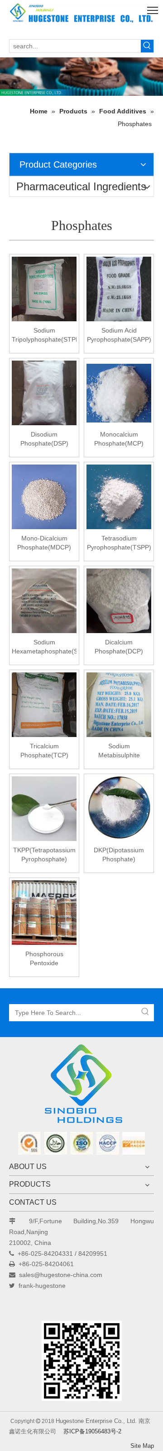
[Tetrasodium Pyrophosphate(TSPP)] (118, 496)
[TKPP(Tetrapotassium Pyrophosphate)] (44, 808)
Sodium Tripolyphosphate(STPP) (44, 335)
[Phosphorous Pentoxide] (44, 912)
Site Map (142, 1445)
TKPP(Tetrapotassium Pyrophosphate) (44, 854)
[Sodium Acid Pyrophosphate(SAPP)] (118, 288)
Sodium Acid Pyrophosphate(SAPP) (119, 335)
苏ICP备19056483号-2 (92, 1431)
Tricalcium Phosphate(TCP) (44, 750)
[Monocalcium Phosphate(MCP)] (118, 392)
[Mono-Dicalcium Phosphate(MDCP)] (44, 496)
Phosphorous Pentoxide (44, 958)
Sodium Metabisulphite (119, 750)
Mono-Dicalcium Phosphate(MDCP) (44, 543)
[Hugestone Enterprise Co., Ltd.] (81, 1087)
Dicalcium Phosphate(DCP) (119, 647)
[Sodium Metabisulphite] (118, 704)
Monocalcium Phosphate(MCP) (119, 439)
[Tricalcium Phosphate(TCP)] (44, 704)
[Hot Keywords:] (147, 46)
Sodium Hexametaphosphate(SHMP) (44, 647)
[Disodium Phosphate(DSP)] (44, 392)
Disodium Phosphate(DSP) (44, 439)
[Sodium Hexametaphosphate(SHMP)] (44, 600)
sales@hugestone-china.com (60, 1274)
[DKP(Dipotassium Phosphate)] (118, 808)
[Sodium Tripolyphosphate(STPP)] (44, 288)
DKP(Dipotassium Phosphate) (119, 854)
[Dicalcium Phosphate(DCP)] (118, 600)
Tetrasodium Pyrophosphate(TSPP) (119, 543)
